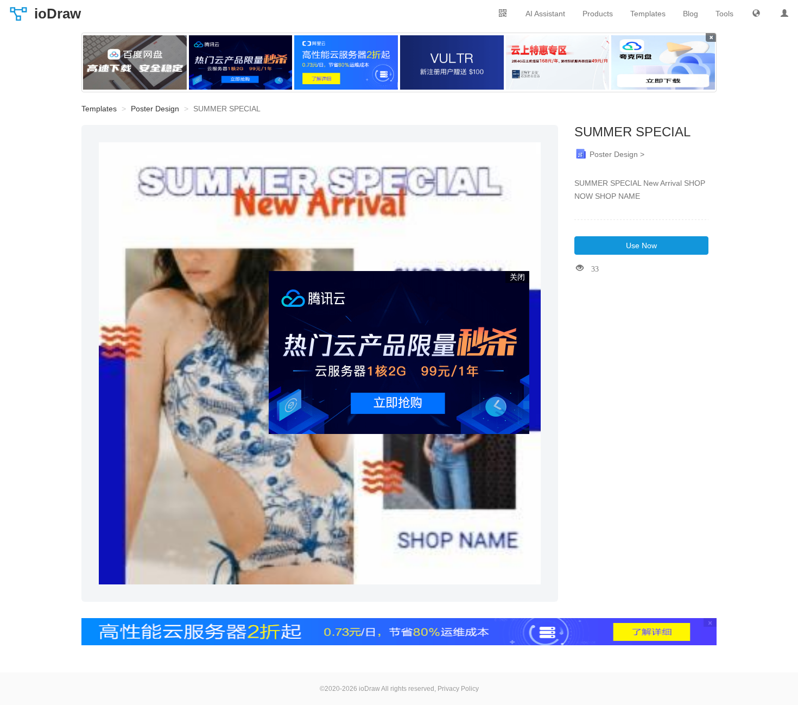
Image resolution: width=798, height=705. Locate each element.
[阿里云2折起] (346, 62)
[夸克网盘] (663, 62)
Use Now (641, 245)
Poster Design (155, 108)
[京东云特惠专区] (558, 62)
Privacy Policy (458, 689)
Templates (648, 13)
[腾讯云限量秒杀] (241, 62)
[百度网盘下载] (135, 62)
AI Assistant (545, 13)
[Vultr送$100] (452, 62)
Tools (724, 13)
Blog (690, 13)
